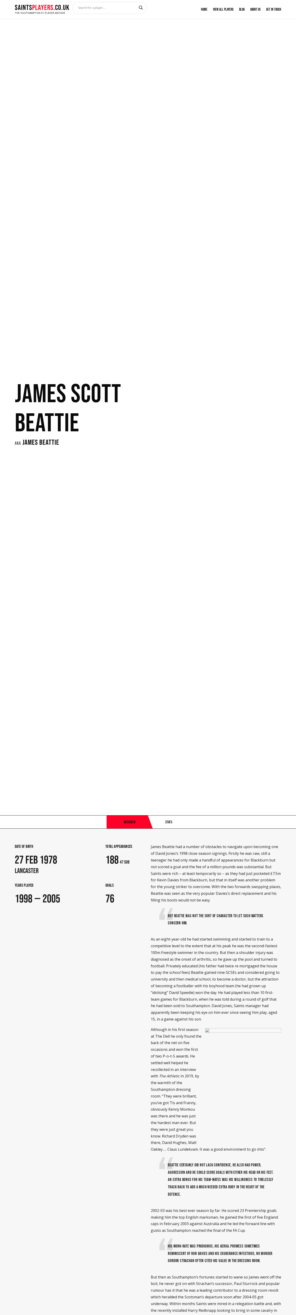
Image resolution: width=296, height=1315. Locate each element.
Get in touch (273, 9)
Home (204, 9)
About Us (255, 9)
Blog (242, 9)
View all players (223, 9)
